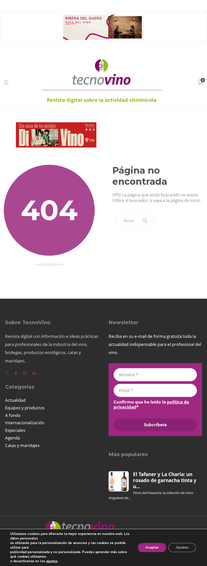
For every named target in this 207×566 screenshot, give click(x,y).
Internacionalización (24, 423)
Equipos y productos (25, 408)
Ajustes (182, 547)
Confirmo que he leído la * (151, 404)
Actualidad (15, 400)
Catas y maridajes (22, 445)
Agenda (12, 438)
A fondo (12, 415)
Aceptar (152, 547)
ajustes (52, 561)
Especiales (15, 430)
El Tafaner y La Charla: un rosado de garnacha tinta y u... (164, 480)
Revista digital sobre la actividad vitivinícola (102, 100)
